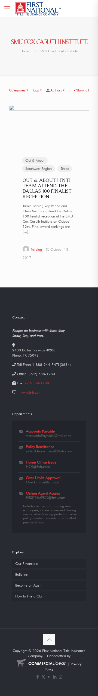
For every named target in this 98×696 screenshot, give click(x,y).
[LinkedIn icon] (55, 676)
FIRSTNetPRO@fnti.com (45, 497)
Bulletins (21, 574)
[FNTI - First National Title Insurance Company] (38, 8)
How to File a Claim (30, 596)
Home (25, 51)
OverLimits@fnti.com (43, 482)
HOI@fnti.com (38, 466)
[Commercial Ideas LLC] (41, 664)
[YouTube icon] (49, 676)
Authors (56, 90)
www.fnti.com (31, 392)
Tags (35, 90)
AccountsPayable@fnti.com (48, 435)
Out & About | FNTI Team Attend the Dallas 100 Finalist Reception (47, 188)
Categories (17, 90)
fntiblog (36, 249)
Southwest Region (38, 168)
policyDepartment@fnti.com (49, 451)
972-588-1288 (36, 383)
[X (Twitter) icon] (43, 676)
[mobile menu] (7, 8)
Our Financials (26, 563)
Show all (82, 90)
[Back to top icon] (49, 639)
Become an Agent (28, 585)
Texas (65, 168)
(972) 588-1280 (42, 374)
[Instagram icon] (61, 676)
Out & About (34, 160)
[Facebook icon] (38, 676)
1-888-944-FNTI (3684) (51, 364)
